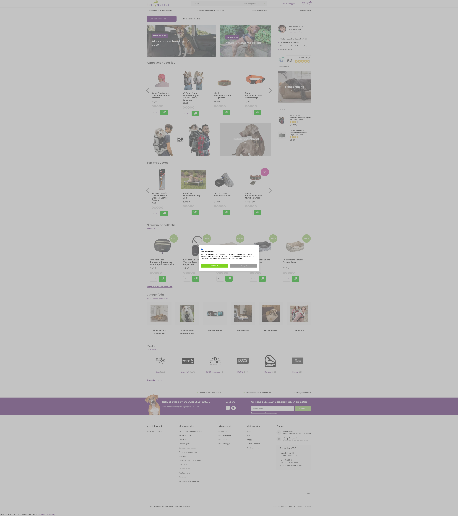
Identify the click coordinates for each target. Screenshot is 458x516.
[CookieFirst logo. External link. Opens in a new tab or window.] (202, 249)
